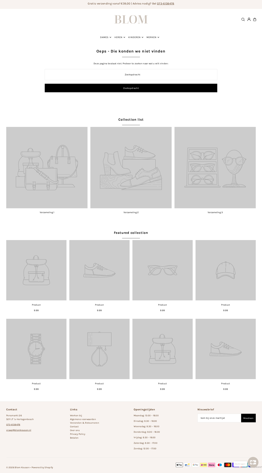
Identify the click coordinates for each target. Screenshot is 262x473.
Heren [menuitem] (118, 37)
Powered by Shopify (42, 467)
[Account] (249, 19)
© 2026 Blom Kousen (18, 467)
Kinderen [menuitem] (134, 37)
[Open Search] (243, 19)
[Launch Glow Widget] (253, 462)
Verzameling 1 (47, 212)
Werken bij (76, 415)
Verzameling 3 (215, 212)
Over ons (75, 430)
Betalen (74, 437)
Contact (74, 426)
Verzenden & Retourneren (84, 422)
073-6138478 (165, 3)
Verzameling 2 (131, 212)
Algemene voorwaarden (83, 419)
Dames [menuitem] (104, 37)
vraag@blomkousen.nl (18, 430)
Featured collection (131, 233)
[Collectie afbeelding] (47, 167)
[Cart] (254, 19)
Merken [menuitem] (151, 37)
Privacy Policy (77, 434)
